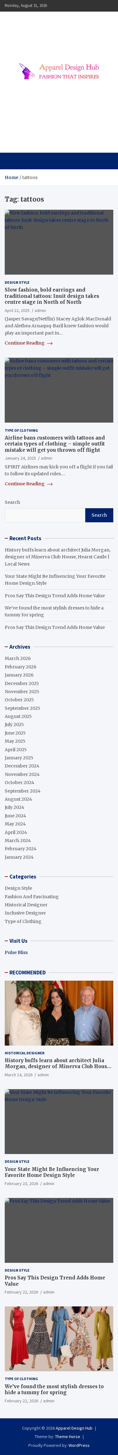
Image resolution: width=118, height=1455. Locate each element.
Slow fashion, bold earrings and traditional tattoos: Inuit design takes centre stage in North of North (52, 296)
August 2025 (18, 716)
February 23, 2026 (21, 1183)
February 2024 (21, 848)
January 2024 (19, 857)
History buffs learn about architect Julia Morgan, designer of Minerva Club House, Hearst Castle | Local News (57, 557)
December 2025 (22, 683)
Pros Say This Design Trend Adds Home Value (55, 595)
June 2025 (15, 733)
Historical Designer (26, 905)
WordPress (79, 1445)
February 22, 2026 (21, 1292)
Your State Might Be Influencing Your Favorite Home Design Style (52, 1172)
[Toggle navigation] (12, 161)
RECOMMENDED (27, 972)
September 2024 (23, 791)
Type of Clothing (21, 430)
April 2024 (16, 832)
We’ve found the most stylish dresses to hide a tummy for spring (54, 1390)
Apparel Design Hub (52, 134)
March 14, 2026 (18, 1075)
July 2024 (14, 807)
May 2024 (15, 824)
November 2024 (22, 774)
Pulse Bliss (16, 952)
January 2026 (19, 675)
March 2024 (18, 840)
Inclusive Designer (25, 913)
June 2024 (15, 816)
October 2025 (19, 700)
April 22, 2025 (17, 310)
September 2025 (22, 708)
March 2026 (18, 658)
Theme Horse (67, 1436)
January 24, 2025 (20, 458)
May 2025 (15, 741)
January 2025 (19, 758)
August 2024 (18, 799)
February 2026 (21, 667)
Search (12, 502)
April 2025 (16, 749)
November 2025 (22, 691)
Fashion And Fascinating (32, 896)
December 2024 (22, 766)
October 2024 (19, 782)
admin (40, 310)
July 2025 (14, 724)
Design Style (17, 282)
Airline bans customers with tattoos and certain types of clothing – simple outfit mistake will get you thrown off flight (55, 444)
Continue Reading (25, 343)
